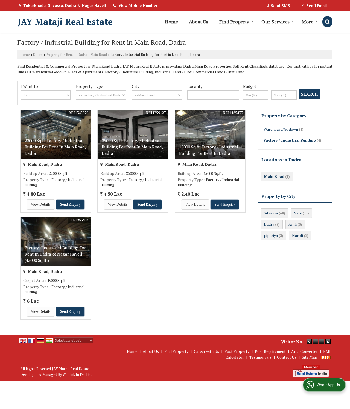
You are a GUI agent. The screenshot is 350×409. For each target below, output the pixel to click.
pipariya (271, 235)
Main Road (98, 54)
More (307, 21)
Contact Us (286, 357)
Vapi (298, 213)
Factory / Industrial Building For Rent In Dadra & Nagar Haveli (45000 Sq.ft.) (55, 254)
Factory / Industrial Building (290, 140)
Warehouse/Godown (281, 129)
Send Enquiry (70, 204)
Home (171, 21)
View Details (41, 204)
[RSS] (326, 357)
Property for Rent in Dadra (66, 54)
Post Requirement (270, 351)
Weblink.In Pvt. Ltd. (77, 374)
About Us (198, 21)
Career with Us (206, 351)
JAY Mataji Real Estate (65, 21)
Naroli (297, 235)
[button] (138, 5)
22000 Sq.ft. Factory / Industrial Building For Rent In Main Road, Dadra (55, 147)
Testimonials (260, 357)
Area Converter (304, 351)
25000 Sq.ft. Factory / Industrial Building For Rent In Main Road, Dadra (132, 147)
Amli (292, 224)
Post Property (236, 351)
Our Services (275, 21)
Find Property (234, 21)
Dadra (38, 54)
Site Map (309, 357)
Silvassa (271, 213)
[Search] (327, 21)
